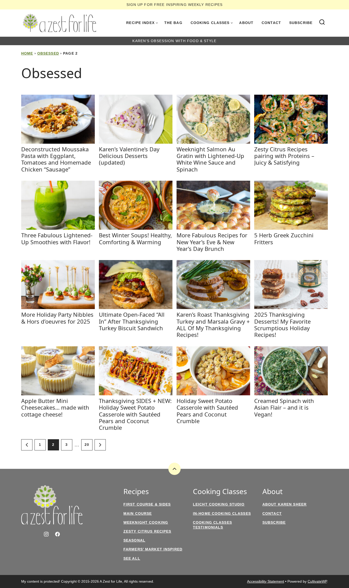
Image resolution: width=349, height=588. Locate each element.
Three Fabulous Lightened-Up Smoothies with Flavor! (56, 238)
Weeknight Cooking (145, 522)
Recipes (136, 491)
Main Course (137, 513)
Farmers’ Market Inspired (152, 549)
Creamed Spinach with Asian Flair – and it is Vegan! (284, 407)
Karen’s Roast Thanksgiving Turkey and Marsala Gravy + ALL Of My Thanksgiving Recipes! (213, 324)
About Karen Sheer (284, 504)
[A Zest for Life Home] (59, 23)
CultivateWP (317, 581)
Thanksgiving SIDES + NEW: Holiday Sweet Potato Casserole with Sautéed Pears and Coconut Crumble (135, 414)
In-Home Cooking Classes (222, 513)
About (246, 23)
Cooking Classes (210, 23)
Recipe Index (140, 23)
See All (131, 558)
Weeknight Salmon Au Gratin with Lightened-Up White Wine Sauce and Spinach (210, 159)
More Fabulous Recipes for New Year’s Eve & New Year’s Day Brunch (212, 241)
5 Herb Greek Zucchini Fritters (283, 238)
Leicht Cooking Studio (219, 504)
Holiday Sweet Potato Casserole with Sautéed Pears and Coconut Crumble (207, 411)
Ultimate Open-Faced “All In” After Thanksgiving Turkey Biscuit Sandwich (132, 321)
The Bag (173, 23)
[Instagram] (46, 534)
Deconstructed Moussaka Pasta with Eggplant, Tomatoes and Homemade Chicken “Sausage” (56, 159)
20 (87, 445)
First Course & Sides (147, 504)
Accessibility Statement (265, 581)
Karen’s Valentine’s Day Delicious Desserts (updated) (129, 155)
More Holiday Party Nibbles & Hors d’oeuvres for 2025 (57, 318)
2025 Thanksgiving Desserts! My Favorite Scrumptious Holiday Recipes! (282, 324)
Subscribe (300, 23)
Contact (271, 23)
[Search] (322, 22)
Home (27, 53)
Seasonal (134, 540)
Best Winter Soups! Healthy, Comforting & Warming (135, 238)
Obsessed (48, 53)
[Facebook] (57, 534)
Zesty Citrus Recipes (147, 531)
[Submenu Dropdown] (156, 22)
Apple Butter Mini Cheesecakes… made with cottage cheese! (55, 407)
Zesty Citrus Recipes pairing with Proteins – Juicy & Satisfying (284, 155)
